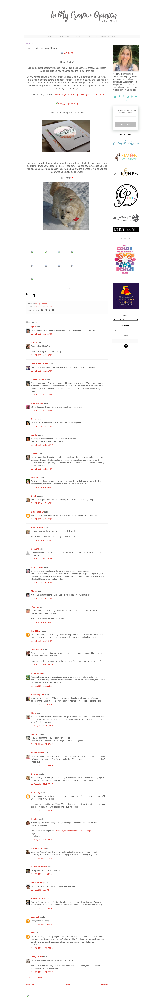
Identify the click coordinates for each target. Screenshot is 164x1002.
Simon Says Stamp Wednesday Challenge (73, 831)
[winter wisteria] (72, 266)
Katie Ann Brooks (39, 867)
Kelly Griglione (38, 695)
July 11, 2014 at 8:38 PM (41, 599)
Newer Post (30, 984)
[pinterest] (124, 97)
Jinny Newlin (37, 957)
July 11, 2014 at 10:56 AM (42, 445)
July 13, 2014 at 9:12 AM (41, 858)
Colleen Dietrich (38, 380)
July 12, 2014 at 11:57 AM (42, 744)
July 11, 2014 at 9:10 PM (41, 622)
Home (50, 36)
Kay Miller (35, 631)
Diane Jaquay (37, 512)
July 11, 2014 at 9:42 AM (41, 427)
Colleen (35, 454)
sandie (34, 435)
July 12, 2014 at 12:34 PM (42, 765)
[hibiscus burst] (72, 252)
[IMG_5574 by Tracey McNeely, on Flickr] (67, 53)
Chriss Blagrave (38, 848)
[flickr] (128, 97)
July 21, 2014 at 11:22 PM (42, 972)
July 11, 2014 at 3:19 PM (41, 503)
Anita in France (38, 899)
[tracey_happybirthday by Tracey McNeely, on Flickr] (67, 103)
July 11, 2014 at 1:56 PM (41, 487)
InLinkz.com (67, 288)
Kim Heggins (37, 673)
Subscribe (125, 125)
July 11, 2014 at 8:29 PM (41, 583)
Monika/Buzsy (37, 883)
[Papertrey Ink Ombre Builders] (32, 252)
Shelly (34, 496)
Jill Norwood (37, 649)
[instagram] (115, 97)
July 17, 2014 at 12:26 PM (42, 948)
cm (32, 933)
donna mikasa (37, 753)
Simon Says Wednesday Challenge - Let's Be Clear (79, 94)
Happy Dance (37, 567)
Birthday (36, 306)
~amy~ (34, 342)
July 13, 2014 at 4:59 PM (41, 874)
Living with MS (108, 36)
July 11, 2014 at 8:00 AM (41, 355)
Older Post (104, 984)
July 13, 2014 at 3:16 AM (41, 810)
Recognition (91, 36)
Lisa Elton (36, 477)
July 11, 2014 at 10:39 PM (42, 665)
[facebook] (119, 97)
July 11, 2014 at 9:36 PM (41, 641)
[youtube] (132, 97)
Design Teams (63, 36)
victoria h (35, 917)
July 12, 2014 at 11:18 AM (42, 726)
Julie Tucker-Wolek (40, 364)
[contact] (125, 101)
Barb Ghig (36, 793)
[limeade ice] (59, 252)
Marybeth (35, 734)
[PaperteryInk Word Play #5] (46, 252)
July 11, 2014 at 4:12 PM (41, 519)
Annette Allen (37, 528)
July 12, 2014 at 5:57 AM (41, 704)
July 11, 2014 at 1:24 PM (41, 469)
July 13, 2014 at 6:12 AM (41, 840)
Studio (77, 36)
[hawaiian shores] (32, 266)
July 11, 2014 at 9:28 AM (41, 411)
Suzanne (35, 549)
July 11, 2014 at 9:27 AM (41, 395)
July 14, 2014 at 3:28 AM (41, 908)
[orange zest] (46, 266)
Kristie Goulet (37, 403)
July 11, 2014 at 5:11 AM (41, 334)
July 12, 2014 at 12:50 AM (42, 686)
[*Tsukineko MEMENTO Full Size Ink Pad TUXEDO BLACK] (32, 279)
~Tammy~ (35, 607)
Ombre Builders (47, 306)
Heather (35, 819)
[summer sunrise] (59, 266)
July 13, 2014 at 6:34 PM (41, 890)
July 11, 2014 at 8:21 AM (41, 371)
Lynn (33, 327)
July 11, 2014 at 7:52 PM (41, 559)
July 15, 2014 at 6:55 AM (41, 924)
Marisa (34, 591)
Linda (34, 713)
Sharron (35, 774)
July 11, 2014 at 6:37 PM (41, 540)
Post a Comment (36, 978)
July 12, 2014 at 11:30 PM (42, 784)
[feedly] (136, 97)
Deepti (34, 419)
